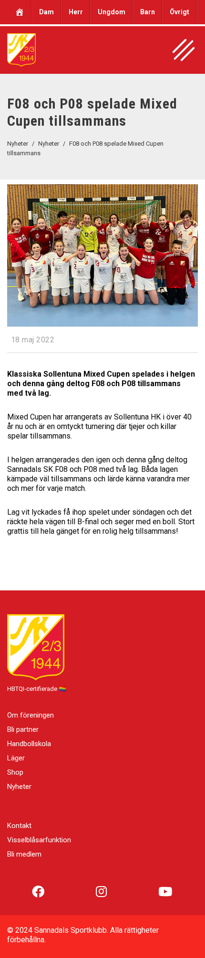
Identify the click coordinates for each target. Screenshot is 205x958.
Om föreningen (30, 715)
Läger (16, 758)
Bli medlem (24, 854)
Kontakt (19, 825)
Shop (15, 772)
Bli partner (23, 729)
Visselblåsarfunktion (39, 840)
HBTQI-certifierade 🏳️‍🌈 (36, 688)
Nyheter (19, 786)
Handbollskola (29, 743)
